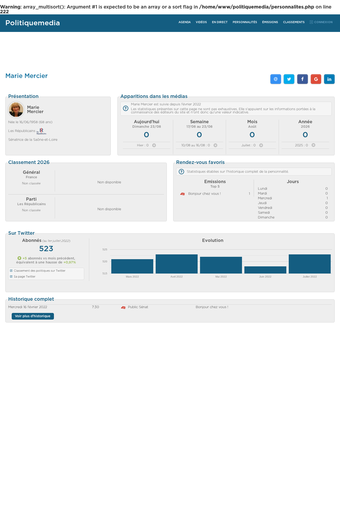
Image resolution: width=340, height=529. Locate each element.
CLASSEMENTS (294, 22)
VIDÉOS (201, 22)
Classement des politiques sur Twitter (39, 270)
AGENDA (184, 22)
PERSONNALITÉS (245, 22)
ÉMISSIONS (270, 22)
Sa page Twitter (24, 276)
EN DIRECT (220, 22)
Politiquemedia (32, 23)
